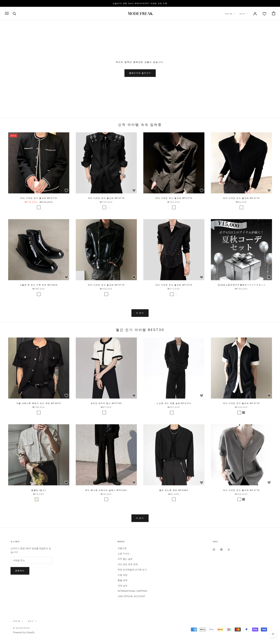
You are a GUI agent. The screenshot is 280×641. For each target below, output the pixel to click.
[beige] (36, 499)
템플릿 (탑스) (38, 490)
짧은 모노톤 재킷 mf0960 (173, 490)
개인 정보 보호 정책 (128, 564)
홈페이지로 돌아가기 (140, 73)
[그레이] (176, 412)
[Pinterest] (221, 549)
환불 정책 (122, 580)
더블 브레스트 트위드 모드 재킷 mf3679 (38, 403)
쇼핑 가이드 (124, 553)
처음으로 (122, 548)
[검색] (14, 13)
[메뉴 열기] (7, 13)
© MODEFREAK (21, 628)
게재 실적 (122, 585)
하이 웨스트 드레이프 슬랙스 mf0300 (106, 490)
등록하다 (20, 570)
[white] (108, 207)
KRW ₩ (228, 14)
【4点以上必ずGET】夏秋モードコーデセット (241, 285)
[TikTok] (229, 549)
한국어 (242, 14)
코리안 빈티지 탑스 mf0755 (106, 403)
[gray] (243, 412)
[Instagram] (214, 549)
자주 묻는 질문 (125, 558)
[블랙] (38, 207)
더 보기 (140, 313)
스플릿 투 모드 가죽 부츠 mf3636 (39, 285)
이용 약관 (122, 574)
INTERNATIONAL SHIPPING (132, 591)
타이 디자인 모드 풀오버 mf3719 (38, 198)
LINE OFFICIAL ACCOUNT (131, 596)
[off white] (104, 412)
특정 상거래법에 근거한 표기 (132, 569)
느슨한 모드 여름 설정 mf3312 (174, 403)
